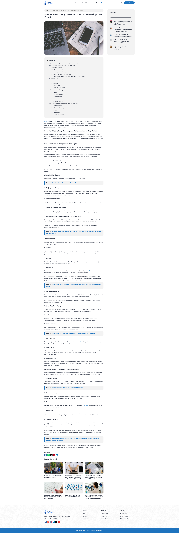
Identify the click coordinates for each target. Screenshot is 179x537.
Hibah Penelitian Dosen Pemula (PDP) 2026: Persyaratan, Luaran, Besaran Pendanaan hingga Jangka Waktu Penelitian (94, 496)
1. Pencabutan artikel (58, 105)
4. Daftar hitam (56, 112)
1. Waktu (55, 92)
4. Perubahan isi (57, 99)
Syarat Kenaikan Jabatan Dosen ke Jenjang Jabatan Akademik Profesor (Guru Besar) (122, 23)
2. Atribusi (55, 83)
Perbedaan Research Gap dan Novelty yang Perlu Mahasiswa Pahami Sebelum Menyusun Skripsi (93, 477)
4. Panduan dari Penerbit (59, 87)
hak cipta (85, 405)
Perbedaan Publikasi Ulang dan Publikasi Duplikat (63, 65)
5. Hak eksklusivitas (58, 101)
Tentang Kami (104, 513)
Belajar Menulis (124, 516)
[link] (46, 522)
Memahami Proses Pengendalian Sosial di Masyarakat (66, 182)
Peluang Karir (123, 513)
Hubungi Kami (104, 516)
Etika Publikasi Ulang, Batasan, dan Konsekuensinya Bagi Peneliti (65, 63)
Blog (102, 2)
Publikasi (46, 121)
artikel (51, 160)
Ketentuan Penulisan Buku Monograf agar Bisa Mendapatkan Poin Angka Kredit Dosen (122, 29)
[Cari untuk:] (121, 16)
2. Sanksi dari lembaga (59, 108)
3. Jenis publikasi (57, 96)
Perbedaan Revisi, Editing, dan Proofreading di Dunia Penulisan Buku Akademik (73, 333)
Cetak (92, 2)
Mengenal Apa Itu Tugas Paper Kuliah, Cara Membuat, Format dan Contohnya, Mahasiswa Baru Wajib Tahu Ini (74, 477)
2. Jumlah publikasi (58, 94)
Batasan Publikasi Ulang (56, 90)
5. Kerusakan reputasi (58, 114)
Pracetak (84, 516)
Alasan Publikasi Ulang (56, 67)
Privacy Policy (105, 518)
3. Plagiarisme (56, 85)
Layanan (77, 2)
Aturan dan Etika (54, 78)
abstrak (80, 342)
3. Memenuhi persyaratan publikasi (62, 74)
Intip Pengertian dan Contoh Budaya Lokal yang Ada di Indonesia (120, 47)
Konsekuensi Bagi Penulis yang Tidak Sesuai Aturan (63, 103)
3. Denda (55, 110)
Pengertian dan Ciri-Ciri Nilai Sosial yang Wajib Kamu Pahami (68, 387)
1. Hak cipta (56, 81)
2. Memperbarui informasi (59, 72)
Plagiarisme (92, 270)
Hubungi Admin (129, 2)
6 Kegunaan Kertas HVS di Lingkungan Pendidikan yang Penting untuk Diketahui (121, 41)
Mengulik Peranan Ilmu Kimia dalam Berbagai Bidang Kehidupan (122, 35)
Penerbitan (85, 2)
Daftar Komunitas (124, 518)
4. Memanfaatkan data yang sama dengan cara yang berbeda (69, 76)
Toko (97, 2)
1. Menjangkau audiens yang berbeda (62, 69)
